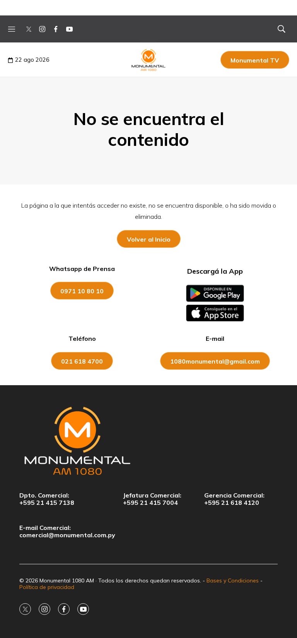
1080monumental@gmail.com (215, 361)
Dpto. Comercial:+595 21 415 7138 (46, 499)
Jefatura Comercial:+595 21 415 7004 (152, 499)
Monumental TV (254, 60)
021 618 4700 (82, 361)
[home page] (148, 440)
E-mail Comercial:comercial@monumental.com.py (67, 531)
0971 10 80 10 (82, 291)
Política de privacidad (46, 587)
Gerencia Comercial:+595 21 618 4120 (234, 499)
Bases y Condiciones (233, 580)
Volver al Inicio (149, 239)
